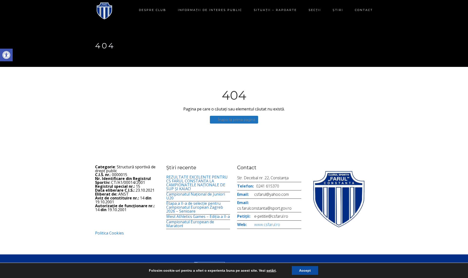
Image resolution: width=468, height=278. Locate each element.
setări (271, 270)
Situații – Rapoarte (275, 10)
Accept (305, 270)
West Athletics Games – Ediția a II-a (198, 216)
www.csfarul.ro (267, 224)
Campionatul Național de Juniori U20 (195, 196)
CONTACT (364, 10)
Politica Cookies (109, 233)
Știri (338, 10)
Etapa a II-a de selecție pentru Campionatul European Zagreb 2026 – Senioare (194, 207)
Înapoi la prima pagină (236, 119)
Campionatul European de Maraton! (190, 223)
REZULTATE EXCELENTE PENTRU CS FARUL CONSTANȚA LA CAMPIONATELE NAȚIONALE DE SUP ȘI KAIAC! (197, 182)
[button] (6, 55)
